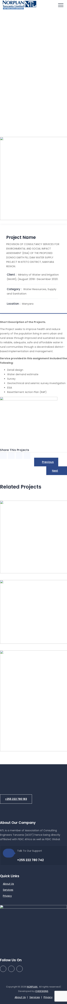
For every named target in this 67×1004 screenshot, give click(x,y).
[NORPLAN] (19, 5)
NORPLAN (32, 986)
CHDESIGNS (41, 991)
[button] (16, 799)
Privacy (7, 896)
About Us (8, 884)
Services (8, 890)
